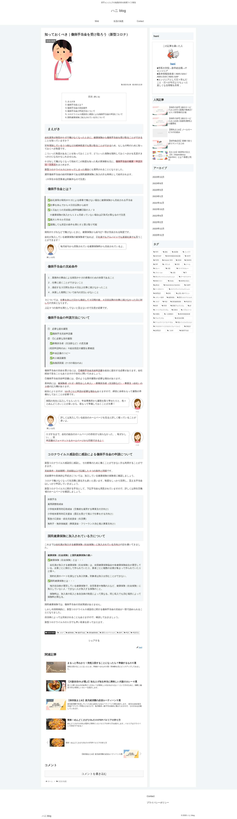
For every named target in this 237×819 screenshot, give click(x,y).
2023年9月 (158, 183)
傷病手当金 (81, 633)
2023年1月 (158, 196)
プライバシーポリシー (158, 802)
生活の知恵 (51, 633)
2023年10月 (158, 177)
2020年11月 (158, 235)
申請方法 (136, 633)
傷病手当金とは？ (75, 105)
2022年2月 (158, 222)
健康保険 (71, 633)
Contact (150, 796)
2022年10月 (158, 209)
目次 (90, 96)
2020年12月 (158, 228)
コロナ (61, 633)
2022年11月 (158, 203)
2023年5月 (158, 190)
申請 (127, 633)
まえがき (71, 101)
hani (172, 63)
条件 (120, 633)
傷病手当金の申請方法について (81, 111)
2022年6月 (158, 215)
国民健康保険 (93, 633)
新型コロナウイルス (108, 633)
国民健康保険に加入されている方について (86, 117)
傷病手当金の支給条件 (77, 108)
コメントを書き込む (94, 773)
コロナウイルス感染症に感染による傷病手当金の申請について (95, 114)
